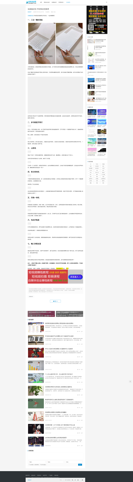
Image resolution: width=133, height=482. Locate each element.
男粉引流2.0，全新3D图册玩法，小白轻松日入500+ (101, 126)
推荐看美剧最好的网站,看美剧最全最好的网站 (59, 323)
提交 (80, 464)
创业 (91, 166)
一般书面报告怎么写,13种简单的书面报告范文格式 (100, 98)
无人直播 (103, 174)
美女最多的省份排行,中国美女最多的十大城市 (97, 72)
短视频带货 (103, 178)
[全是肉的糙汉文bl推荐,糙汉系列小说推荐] (91, 46)
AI (90, 164)
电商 (97, 176)
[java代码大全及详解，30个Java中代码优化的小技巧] (91, 59)
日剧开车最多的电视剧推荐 (100, 92)
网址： (67, 462)
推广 (91, 174)
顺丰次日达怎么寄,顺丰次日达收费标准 (100, 85)
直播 (103, 176)
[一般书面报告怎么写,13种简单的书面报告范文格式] (91, 98)
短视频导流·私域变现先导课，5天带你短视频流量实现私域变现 (101, 116)
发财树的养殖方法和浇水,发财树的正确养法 (58, 387)
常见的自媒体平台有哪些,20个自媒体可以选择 (59, 336)
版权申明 (28, 475)
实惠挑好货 (30, 15)
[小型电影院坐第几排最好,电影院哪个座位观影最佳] (91, 78)
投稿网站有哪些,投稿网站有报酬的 (55, 412)
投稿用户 (30, 12)
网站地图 (46, 477)
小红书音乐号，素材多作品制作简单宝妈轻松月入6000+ (101, 155)
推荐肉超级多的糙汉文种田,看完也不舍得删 (100, 40)
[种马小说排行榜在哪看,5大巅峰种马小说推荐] (36, 353)
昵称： (31, 462)
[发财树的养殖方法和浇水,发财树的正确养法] (36, 391)
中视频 (103, 164)
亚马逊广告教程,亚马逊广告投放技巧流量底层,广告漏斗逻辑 (92, 126)
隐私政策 (33, 475)
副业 (103, 166)
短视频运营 (54, 2)
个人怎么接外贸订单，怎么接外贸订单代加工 (59, 374)
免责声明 (45, 475)
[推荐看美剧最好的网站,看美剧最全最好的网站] (36, 327)
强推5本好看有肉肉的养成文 (100, 53)
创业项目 (97, 166)
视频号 (103, 180)
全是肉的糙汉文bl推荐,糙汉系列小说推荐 (100, 46)
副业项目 (97, 168)
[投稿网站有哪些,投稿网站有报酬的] (36, 416)
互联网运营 (60, 2)
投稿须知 (56, 475)
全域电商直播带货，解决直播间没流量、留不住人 (92, 155)
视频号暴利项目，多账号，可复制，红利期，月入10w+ (92, 145)
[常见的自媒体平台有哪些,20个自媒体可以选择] (36, 340)
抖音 (91, 172)
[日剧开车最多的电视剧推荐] (91, 91)
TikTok (97, 164)
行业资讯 (68, 2)
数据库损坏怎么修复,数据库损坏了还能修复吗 (59, 400)
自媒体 (90, 180)
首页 (41, 2)
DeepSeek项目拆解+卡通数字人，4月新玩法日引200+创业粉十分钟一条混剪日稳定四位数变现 (101, 135)
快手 (103, 170)
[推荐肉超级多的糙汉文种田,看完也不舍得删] (91, 39)
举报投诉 (39, 475)
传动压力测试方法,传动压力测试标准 (92, 135)
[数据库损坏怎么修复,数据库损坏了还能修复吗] (36, 403)
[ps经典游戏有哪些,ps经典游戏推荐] (36, 441)
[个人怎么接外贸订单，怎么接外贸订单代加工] (36, 378)
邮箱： (49, 462)
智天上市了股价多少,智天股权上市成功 (100, 66)
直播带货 (90, 178)
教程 (97, 174)
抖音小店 (97, 172)
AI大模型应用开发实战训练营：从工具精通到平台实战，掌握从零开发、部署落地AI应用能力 (92, 116)
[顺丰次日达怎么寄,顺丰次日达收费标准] (91, 85)
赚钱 (91, 182)
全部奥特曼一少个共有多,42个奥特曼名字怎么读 (60, 425)
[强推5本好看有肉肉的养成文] (91, 52)
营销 (97, 180)
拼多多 (103, 172)
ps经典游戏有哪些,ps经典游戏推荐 (56, 438)
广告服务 (51, 475)
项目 (103, 182)
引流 (97, 170)
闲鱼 (97, 182)
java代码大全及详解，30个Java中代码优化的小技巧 (100, 60)
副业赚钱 (90, 168)
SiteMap (42, 477)
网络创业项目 (47, 2)
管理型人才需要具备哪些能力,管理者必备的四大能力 (101, 145)
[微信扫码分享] (72, 480)
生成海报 (68, 480)
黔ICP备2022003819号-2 (53, 477)
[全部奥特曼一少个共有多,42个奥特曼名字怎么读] (36, 429)
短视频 (97, 178)
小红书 (90, 170)
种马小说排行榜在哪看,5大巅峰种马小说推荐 (59, 349)
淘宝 (91, 176)
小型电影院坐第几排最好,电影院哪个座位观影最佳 (100, 79)
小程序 (103, 168)
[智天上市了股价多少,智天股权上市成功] (91, 65)
